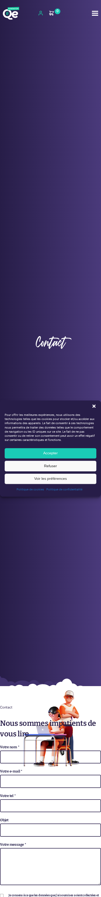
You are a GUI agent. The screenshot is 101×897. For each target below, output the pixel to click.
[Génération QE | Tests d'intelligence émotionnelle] (11, 13)
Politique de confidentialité (64, 489)
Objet (4, 820)
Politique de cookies (30, 489)
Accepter (50, 453)
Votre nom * (9, 747)
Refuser (50, 466)
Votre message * (13, 844)
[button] (94, 406)
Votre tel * (8, 796)
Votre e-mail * (11, 771)
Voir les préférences (50, 479)
